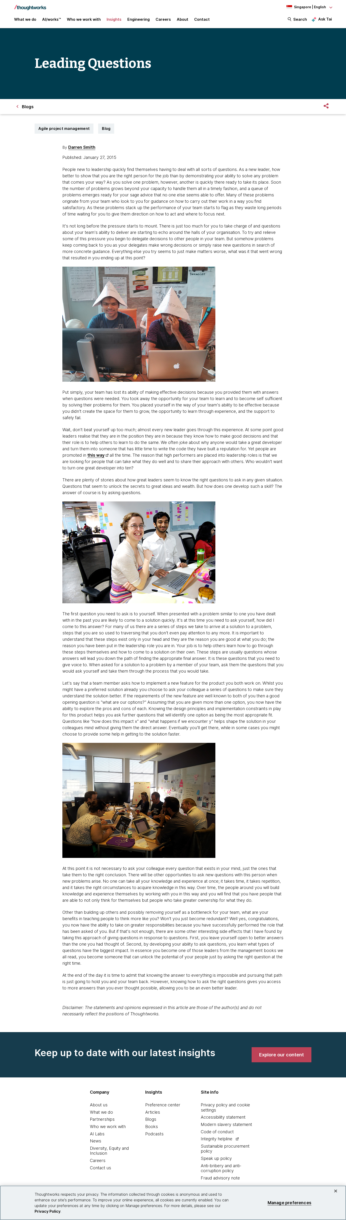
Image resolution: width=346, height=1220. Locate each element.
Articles (152, 1112)
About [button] (182, 19)
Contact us (100, 1167)
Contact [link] (202, 19)
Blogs (150, 1119)
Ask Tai (325, 19)
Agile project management (64, 128)
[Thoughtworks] (30, 5)
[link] (281, 1054)
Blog (106, 128)
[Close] (335, 1191)
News (95, 1140)
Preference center (162, 1104)
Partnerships (102, 1119)
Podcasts (154, 1133)
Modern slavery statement (226, 1124)
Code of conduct (217, 1131)
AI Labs (97, 1133)
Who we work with (108, 1126)
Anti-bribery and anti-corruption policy (221, 1168)
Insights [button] (114, 19)
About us (99, 1104)
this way (96, 455)
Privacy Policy (47, 1211)
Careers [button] (163, 19)
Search (300, 19)
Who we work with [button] (84, 19)
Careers (97, 1160)
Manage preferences (289, 1202)
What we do (101, 1112)
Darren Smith (81, 147)
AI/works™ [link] (51, 19)
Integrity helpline (216, 1138)
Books (151, 1126)
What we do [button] (25, 19)
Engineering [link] (138, 19)
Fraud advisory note (220, 1177)
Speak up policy (216, 1158)
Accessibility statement (223, 1117)
